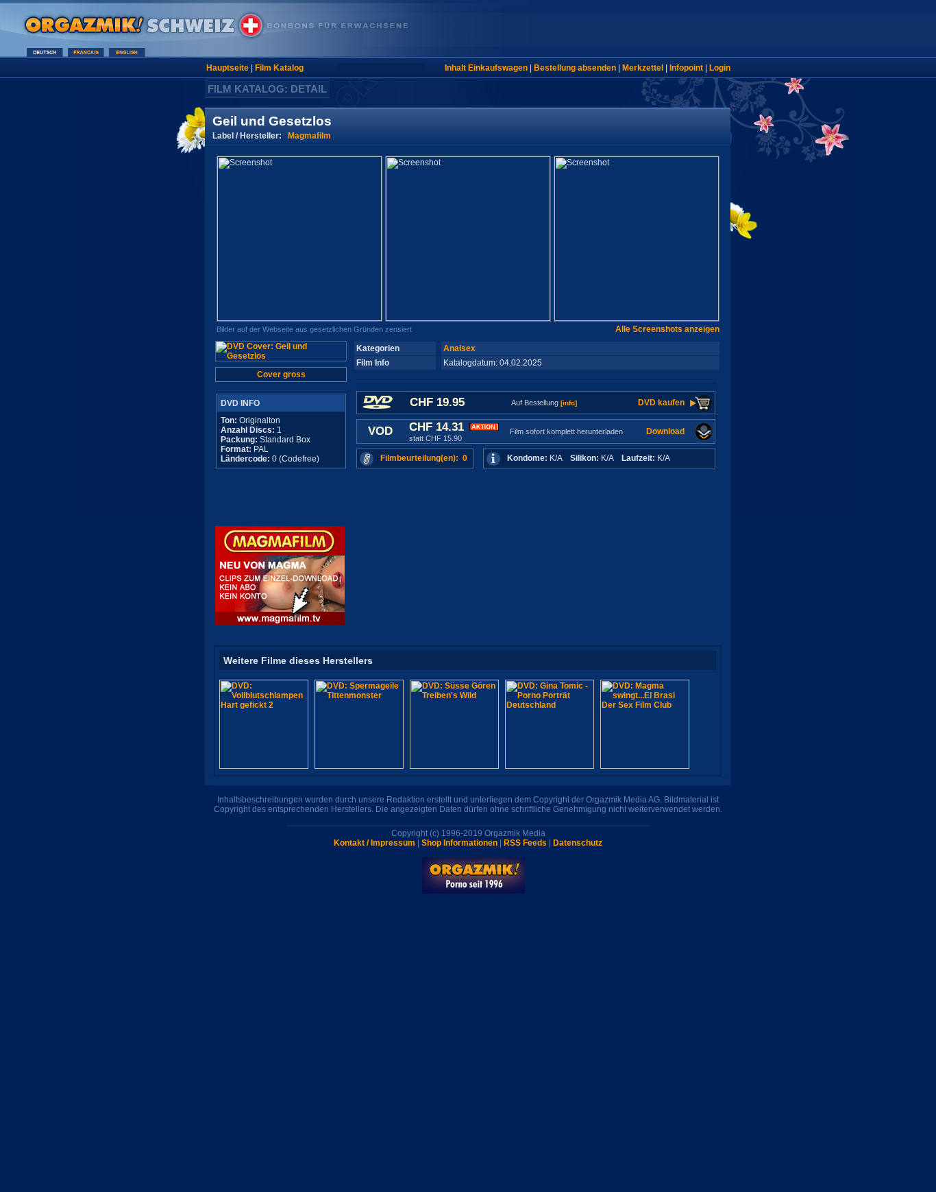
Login (719, 68)
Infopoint (686, 68)
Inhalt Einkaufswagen (486, 68)
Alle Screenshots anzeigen (667, 329)
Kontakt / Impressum (374, 843)
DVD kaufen (661, 402)
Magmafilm (309, 136)
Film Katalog (279, 68)
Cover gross (281, 374)
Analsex (459, 348)
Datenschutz (577, 843)
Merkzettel (642, 68)
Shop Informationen (459, 843)
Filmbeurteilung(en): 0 (423, 458)
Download (665, 431)
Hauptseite (227, 68)
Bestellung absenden (575, 68)
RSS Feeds (525, 843)
